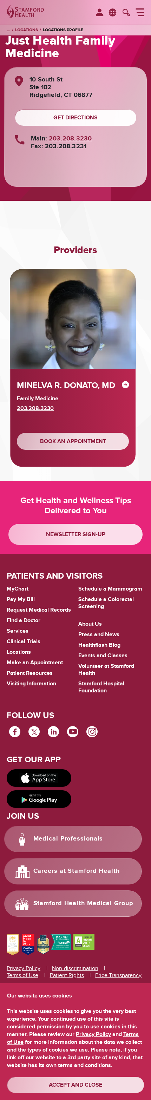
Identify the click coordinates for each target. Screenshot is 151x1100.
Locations (26, 30)
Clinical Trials (23, 641)
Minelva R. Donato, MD (66, 385)
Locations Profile (63, 30)
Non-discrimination (75, 968)
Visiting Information (31, 683)
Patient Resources (30, 673)
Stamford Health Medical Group (83, 903)
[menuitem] (100, 13)
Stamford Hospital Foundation (101, 687)
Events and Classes (102, 655)
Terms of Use (22, 975)
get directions (75, 117)
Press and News (98, 634)
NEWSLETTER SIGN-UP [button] (75, 534)
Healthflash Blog (99, 644)
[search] (126, 13)
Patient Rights (67, 975)
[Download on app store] (39, 778)
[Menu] (140, 13)
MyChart (17, 589)
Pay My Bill (21, 599)
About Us (90, 623)
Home (8, 30)
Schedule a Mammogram (110, 588)
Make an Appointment (35, 662)
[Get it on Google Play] (39, 799)
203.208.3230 (70, 139)
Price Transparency (118, 975)
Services (17, 630)
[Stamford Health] (25, 12)
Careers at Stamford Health (76, 871)
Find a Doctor (23, 620)
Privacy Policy (23, 968)
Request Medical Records (39, 610)
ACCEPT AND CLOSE (75, 1084)
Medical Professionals (68, 839)
